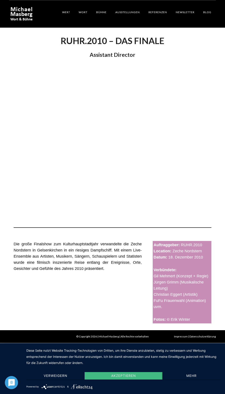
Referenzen (158, 12)
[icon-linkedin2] (22, 336)
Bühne (101, 12)
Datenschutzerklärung (202, 336)
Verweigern (55, 376)
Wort (83, 12)
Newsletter (185, 12)
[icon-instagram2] (30, 336)
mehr (191, 376)
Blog (207, 12)
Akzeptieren (123, 376)
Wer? (66, 12)
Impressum (181, 336)
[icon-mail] (13, 336)
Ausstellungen (127, 12)
